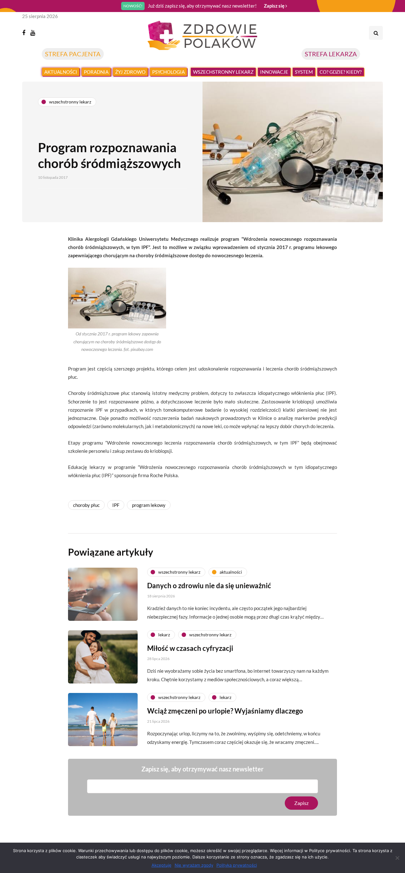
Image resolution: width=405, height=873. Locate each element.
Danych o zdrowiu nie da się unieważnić (209, 585)
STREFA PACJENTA (73, 54)
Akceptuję (161, 865)
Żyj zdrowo (130, 72)
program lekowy (148, 505)
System (304, 72)
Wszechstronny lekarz (223, 72)
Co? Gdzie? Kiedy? (341, 72)
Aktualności (60, 72)
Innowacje (274, 72)
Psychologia (168, 72)
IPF (115, 505)
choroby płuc (86, 505)
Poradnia (96, 72)
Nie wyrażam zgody (194, 865)
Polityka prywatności (236, 865)
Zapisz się (274, 6)
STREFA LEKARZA (331, 54)
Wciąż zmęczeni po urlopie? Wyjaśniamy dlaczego (225, 711)
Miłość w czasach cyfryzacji (190, 648)
